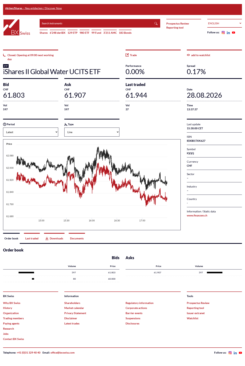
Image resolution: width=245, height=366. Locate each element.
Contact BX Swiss (13, 339)
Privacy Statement (75, 313)
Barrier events (134, 313)
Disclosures (132, 323)
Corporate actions (136, 308)
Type (70, 124)
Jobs (5, 333)
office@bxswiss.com (63, 352)
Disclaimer (70, 318)
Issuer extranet (196, 313)
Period (10, 124)
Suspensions (133, 318)
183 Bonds (125, 32)
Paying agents (11, 323)
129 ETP (73, 32)
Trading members (13, 318)
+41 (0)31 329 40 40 (28, 352)
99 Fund (96, 32)
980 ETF (84, 32)
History (7, 308)
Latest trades (71, 323)
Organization (11, 313)
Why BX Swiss (11, 303)
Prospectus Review (177, 23)
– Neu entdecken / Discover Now (33, 8)
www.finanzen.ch (197, 215)
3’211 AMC (110, 32)
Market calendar (74, 308)
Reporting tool (175, 27)
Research (8, 328)
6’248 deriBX (57, 32)
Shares (44, 32)
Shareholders (72, 303)
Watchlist (192, 318)
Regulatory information (140, 303)
